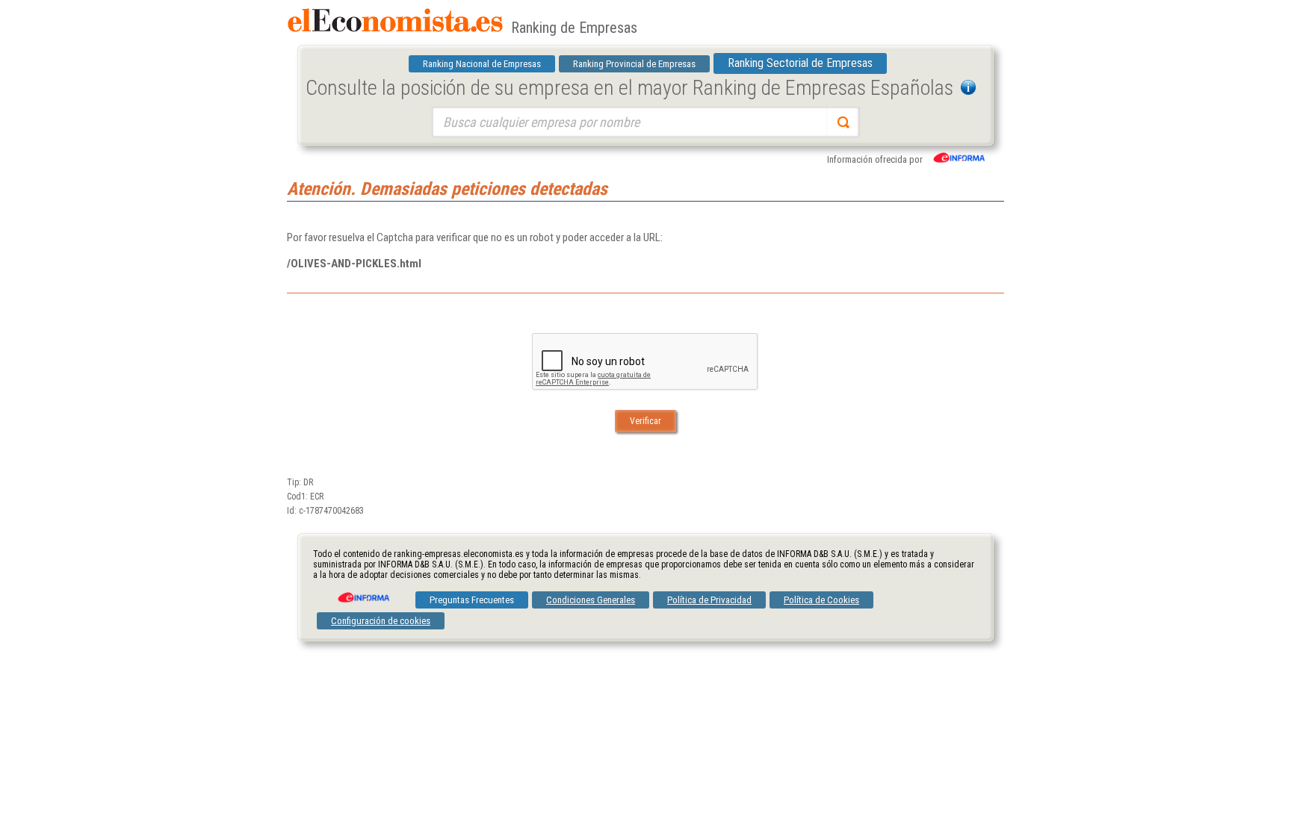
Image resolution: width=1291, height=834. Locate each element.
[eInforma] (362, 592)
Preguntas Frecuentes (472, 600)
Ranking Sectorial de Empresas (800, 63)
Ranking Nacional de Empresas (482, 63)
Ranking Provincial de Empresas (634, 63)
